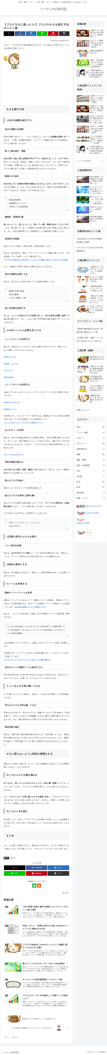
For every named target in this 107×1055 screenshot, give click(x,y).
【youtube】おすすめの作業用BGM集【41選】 (89, 240)
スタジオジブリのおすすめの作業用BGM (89, 249)
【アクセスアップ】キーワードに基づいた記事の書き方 (27, 660)
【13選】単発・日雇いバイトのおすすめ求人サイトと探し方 (89, 339)
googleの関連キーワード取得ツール (30, 607)
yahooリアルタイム (12, 402)
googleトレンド (10, 409)
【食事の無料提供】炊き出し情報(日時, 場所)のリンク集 (89, 330)
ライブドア (8, 370)
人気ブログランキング (93, 506)
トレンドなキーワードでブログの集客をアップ (23, 422)
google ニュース (11, 364)
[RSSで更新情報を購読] (39, 885)
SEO (7, 858)
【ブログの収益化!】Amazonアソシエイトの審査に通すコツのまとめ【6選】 (36, 260)
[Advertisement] (36, 87)
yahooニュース (10, 357)
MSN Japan (8, 377)
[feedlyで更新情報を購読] (34, 885)
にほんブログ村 (91, 513)
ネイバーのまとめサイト (14, 454)
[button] (64, 33)
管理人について (83, 410)
